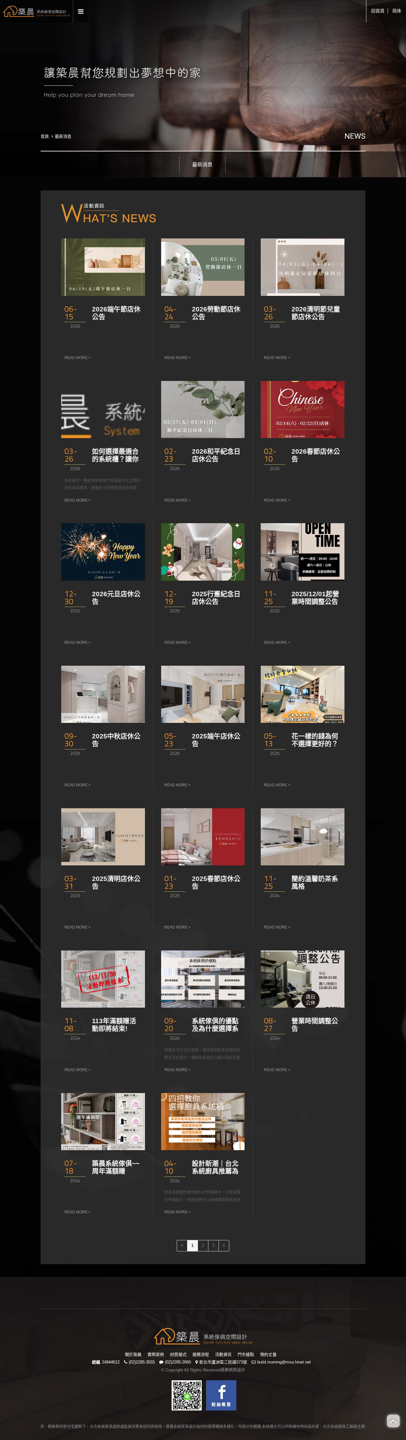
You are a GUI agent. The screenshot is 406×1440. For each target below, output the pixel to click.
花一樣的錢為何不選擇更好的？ (314, 739)
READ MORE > (77, 358)
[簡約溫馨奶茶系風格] (302, 836)
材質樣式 (178, 1354)
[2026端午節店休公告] (103, 267)
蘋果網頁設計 (232, 1369)
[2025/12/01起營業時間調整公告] (302, 551)
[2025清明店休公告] (103, 836)
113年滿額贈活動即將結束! (114, 1024)
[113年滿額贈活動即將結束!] (103, 979)
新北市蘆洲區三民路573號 (223, 1362)
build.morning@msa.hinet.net (284, 1362)
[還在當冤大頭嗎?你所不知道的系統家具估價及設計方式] (203, 1335)
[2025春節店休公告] (203, 836)
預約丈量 (268, 1354)
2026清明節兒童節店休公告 (315, 312)
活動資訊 (223, 1354)
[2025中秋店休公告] (103, 694)
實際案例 (155, 1354)
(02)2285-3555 (142, 1362)
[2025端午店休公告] (203, 694)
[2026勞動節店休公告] (203, 267)
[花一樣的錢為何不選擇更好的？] (302, 694)
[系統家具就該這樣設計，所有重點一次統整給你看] (36, 10)
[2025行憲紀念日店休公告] (203, 551)
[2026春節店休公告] (302, 409)
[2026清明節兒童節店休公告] (302, 267)
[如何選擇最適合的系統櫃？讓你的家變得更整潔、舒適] (103, 409)
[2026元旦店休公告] (103, 551)
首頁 (45, 136)
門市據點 (246, 1354)
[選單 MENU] (80, 11)
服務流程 (201, 1354)
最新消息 (202, 164)
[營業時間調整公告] (302, 979)
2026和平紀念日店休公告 (216, 455)
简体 (396, 10)
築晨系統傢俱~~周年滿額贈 (116, 1167)
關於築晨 (133, 1354)
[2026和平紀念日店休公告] (203, 409)
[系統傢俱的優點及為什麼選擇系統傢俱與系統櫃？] (203, 979)
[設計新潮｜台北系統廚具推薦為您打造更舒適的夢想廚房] (203, 1121)
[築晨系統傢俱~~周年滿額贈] (103, 1121)
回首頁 (377, 10)
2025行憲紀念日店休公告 (216, 597)
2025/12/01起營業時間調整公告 (315, 597)
